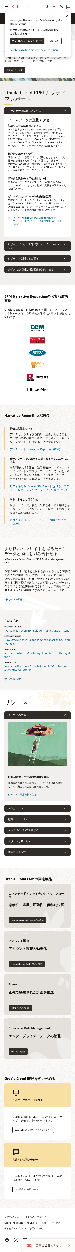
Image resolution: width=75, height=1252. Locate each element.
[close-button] (69, 1245)
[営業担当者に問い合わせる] (68, 6)
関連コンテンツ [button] (17, 852)
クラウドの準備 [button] (17, 714)
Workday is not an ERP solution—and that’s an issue (36, 630)
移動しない (54, 41)
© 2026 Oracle (11, 1217)
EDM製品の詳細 (18, 1051)
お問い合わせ (36, 1228)
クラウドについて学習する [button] (23, 830)
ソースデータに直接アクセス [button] (24, 110)
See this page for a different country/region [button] (34, 50)
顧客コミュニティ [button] (18, 819)
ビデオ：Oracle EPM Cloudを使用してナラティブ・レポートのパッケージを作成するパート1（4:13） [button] (38, 221)
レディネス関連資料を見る (22, 794)
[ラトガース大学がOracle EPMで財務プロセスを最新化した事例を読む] (37, 377)
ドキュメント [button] (15, 808)
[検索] (46, 6)
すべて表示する (13, 679)
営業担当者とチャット (50, 1245)
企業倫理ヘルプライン (15, 1228)
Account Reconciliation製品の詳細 (26, 964)
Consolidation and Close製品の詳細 (27, 920)
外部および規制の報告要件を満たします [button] (31, 269)
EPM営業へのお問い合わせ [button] (27, 1189)
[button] (6, 6)
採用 (43, 1222)
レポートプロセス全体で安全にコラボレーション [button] (33, 246)
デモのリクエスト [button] (15, 70)
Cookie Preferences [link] (13, 1222)
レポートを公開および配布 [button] (23, 258)
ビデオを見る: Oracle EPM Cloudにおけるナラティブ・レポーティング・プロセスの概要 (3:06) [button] (39, 488)
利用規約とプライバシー (38, 1217)
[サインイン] (61, 6)
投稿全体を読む (13, 599)
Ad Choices (32, 1222)
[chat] (29, 1245)
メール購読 (54, 1222)
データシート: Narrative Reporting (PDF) (35, 449)
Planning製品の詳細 (20, 1007)
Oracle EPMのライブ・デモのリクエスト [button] (33, 1129)
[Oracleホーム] (15, 6)
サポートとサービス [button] (19, 841)
